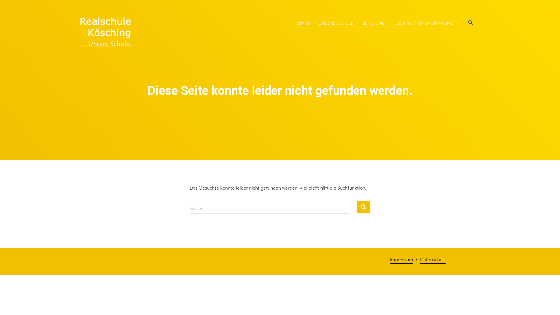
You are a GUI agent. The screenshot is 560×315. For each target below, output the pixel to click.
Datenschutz (433, 260)
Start (303, 24)
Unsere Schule (336, 24)
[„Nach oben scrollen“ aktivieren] (550, 294)
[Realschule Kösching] (105, 32)
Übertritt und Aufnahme (424, 24)
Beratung (374, 24)
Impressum (401, 260)
